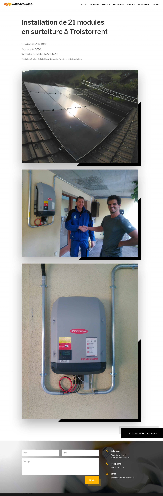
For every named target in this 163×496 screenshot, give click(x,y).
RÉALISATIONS (118, 5)
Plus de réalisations (142, 433)
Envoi (92, 480)
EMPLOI (130, 5)
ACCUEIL (84, 5)
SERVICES (104, 5)
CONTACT (155, 5)
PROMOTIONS (143, 5)
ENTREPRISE (94, 5)
